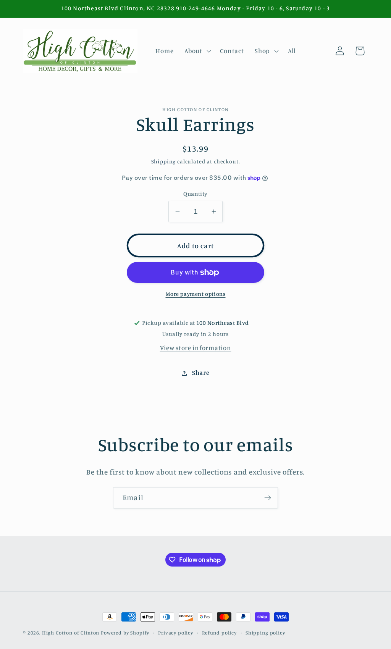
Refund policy (219, 633)
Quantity (195, 193)
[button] (197, 50)
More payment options (196, 294)
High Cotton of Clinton (70, 633)
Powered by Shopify (125, 633)
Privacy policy (175, 633)
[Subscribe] (267, 498)
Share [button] (200, 372)
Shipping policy (265, 633)
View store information (195, 348)
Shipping (163, 161)
